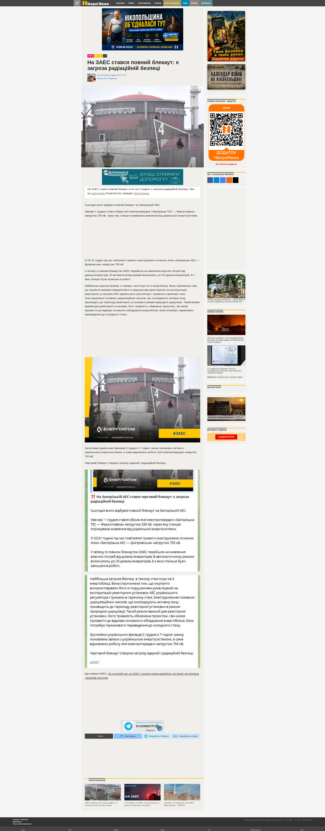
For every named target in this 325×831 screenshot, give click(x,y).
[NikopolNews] (142, 726)
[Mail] (235, 180)
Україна (157, 3)
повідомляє (98, 193)
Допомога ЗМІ (278, 820)
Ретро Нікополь (172, 3)
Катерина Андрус (109, 75)
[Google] (223, 180)
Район (131, 3)
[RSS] (229, 180)
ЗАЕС (100, 56)
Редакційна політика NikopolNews (257, 820)
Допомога (206, 3)
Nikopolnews (141, 193)
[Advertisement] (142, 239)
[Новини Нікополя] (95, 5)
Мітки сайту (307, 820)
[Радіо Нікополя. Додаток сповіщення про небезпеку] (226, 36)
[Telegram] (216, 180)
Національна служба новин (229, 377)
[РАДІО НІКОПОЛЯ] (226, 77)
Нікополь (120, 3)
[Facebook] (210, 180)
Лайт (185, 3)
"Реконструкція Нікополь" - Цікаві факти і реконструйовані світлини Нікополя (226, 301)
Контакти (289, 820)
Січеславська (144, 3)
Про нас (298, 820)
